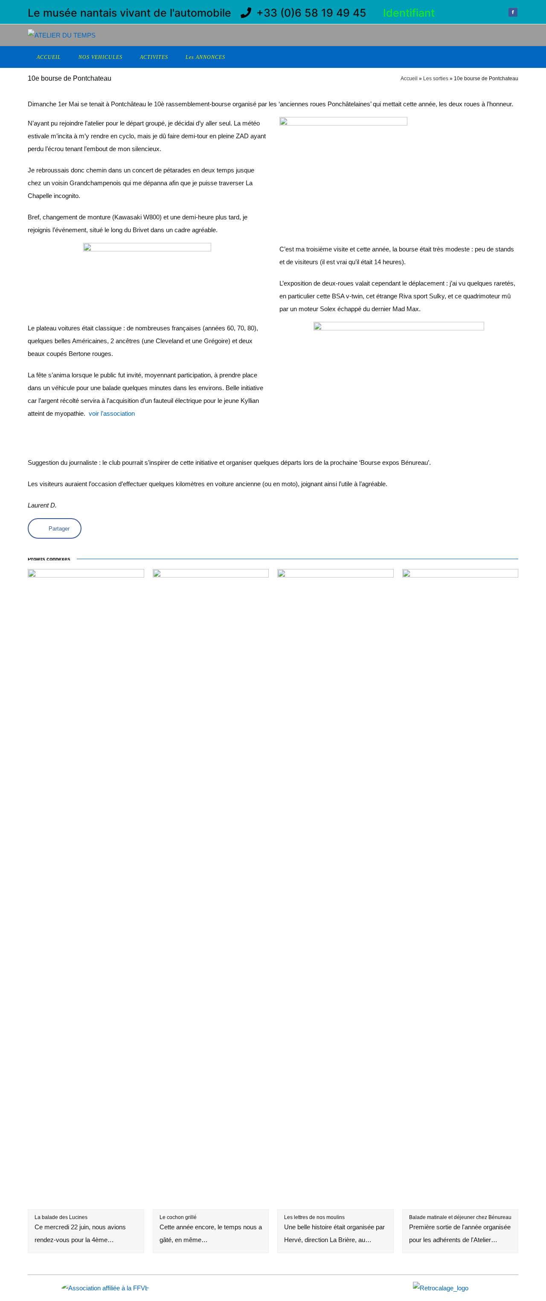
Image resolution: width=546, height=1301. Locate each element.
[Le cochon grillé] (211, 1202)
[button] (54, 528)
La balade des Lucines (61, 1217)
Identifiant (409, 12)
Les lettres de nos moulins (314, 1217)
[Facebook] (512, 13)
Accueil (409, 79)
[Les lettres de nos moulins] (335, 1202)
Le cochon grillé (178, 1217)
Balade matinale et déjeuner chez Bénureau (460, 1217)
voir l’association (112, 413)
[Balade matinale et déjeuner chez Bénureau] (460, 1202)
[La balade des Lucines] (86, 1202)
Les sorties (435, 79)
